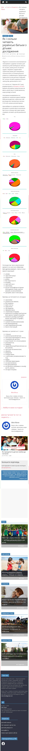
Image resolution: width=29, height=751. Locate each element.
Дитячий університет (7, 727)
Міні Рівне (4, 707)
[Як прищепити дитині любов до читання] (14, 437)
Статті (11, 36)
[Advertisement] (14, 503)
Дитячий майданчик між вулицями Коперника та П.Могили (11, 629)
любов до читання (15, 56)
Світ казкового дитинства (8, 725)
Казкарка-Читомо (19, 86)
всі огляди (21, 608)
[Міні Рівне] (3, 2)
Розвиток (5, 36)
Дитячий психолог (6, 722)
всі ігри (22, 578)
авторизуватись (6, 467)
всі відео (22, 546)
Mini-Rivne (13, 54)
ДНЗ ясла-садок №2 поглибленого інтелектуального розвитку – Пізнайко (14, 656)
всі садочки (21, 664)
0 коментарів (21, 54)
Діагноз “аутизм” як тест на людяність (11, 416)
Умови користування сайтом (9, 733)
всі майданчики (19, 635)
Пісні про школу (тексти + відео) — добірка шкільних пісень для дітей (13, 540)
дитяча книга (7, 56)
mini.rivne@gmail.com (7, 696)
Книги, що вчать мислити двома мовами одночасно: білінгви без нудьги (14, 602)
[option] (14, 534)
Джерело (24, 377)
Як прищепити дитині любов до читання (14, 453)
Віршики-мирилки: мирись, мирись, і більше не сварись (12, 573)
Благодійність (5, 730)
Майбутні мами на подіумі (11, 408)
